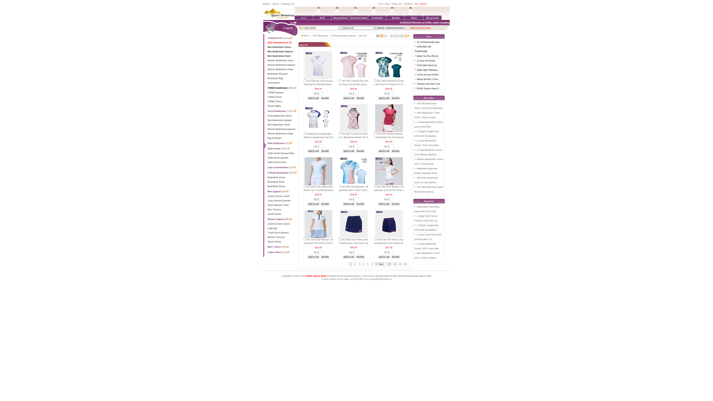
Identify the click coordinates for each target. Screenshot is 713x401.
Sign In (275, 4)
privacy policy (354, 276)
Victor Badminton (320, 35)
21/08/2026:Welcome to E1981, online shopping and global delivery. (428, 22)
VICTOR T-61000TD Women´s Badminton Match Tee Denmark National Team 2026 (353, 137)
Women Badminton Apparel (343, 35)
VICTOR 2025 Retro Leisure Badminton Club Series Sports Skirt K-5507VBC (353, 243)
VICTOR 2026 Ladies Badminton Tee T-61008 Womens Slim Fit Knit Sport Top (318, 190)
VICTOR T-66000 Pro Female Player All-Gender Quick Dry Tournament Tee (353, 84)
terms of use (368, 276)
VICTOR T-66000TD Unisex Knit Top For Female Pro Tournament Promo (389, 84)
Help (387, 4)
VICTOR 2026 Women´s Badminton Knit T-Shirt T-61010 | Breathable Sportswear (353, 190)
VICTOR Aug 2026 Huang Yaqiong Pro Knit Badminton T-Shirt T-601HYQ (318, 84)
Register (266, 4)
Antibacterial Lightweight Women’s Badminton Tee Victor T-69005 (318, 137)
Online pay (397, 4)
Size (381, 4)
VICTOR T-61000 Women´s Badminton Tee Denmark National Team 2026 (389, 137)
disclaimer (385, 276)
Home (304, 18)
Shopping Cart (287, 4)
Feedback (408, 4)
